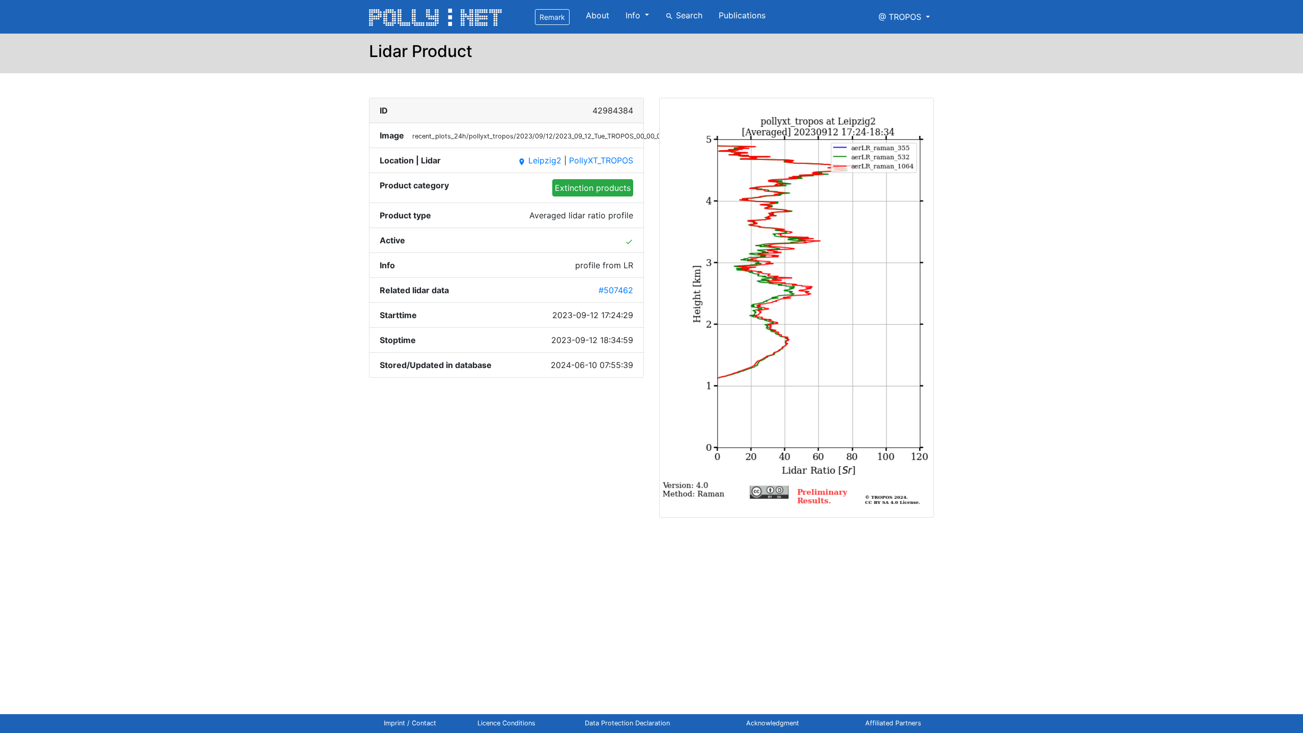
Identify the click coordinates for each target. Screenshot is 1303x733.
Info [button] (634, 15)
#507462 (616, 290)
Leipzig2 (539, 160)
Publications (742, 15)
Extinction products (593, 188)
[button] (904, 17)
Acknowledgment (772, 723)
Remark (552, 17)
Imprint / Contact (410, 723)
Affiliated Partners (893, 723)
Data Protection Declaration (627, 723)
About (597, 15)
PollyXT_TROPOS (601, 160)
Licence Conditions (506, 723)
